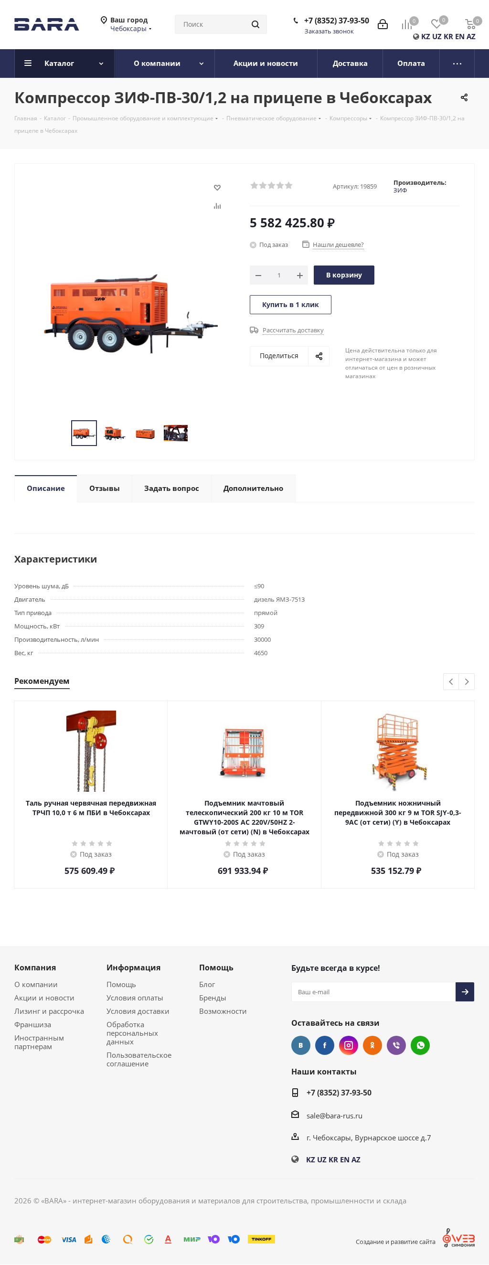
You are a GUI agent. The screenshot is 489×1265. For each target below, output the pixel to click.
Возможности (223, 1011)
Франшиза (32, 1024)
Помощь (121, 984)
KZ (425, 36)
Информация (133, 967)
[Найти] (255, 24)
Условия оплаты (134, 997)
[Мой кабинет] (383, 24)
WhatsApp (420, 1045)
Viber (396, 1045)
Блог (207, 984)
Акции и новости (44, 997)
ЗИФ (400, 190)
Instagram (348, 1045)
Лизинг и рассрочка (49, 1011)
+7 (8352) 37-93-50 (336, 20)
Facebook (324, 1045)
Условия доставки (138, 1011)
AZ (471, 36)
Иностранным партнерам (39, 1042)
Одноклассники (372, 1045)
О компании (36, 984)
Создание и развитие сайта (396, 1241)
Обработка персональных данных (132, 1033)
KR (448, 36)
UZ (437, 36)
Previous (451, 682)
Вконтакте (300, 1045)
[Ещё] (457, 63)
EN (460, 36)
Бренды (212, 997)
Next (467, 682)
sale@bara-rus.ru (334, 1115)
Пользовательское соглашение (138, 1059)
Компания (35, 967)
